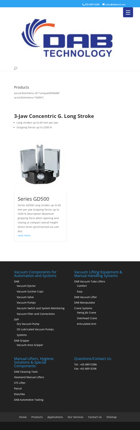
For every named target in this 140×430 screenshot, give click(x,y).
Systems (22, 335)
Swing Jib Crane (86, 312)
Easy (79, 291)
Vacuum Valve (25, 297)
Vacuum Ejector (26, 286)
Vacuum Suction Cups (30, 291)
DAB (16, 281)
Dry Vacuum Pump (28, 324)
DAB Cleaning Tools (26, 371)
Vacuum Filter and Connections (36, 314)
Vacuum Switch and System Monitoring (41, 308)
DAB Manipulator (84, 302)
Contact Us (95, 417)
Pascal (18, 388)
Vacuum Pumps (26, 302)
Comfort (82, 286)
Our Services (75, 417)
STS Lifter (20, 383)
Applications (55, 417)
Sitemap (111, 417)
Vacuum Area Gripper (30, 345)
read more (24, 235)
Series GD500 (33, 198)
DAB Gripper (21, 340)
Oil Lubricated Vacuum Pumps (35, 329)
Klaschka (19, 394)
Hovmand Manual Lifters (29, 377)
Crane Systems (83, 308)
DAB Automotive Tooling (28, 399)
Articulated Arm (86, 324)
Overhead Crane (87, 318)
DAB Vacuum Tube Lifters (89, 281)
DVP (16, 319)
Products (37, 417)
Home (23, 417)
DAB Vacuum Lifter (85, 297)
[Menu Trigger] (128, 12)
